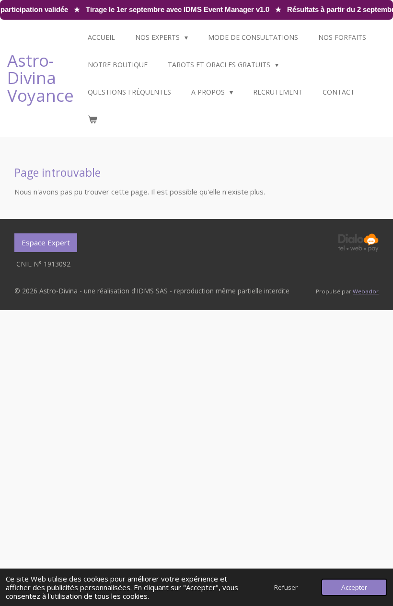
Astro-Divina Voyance (40, 78)
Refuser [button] (286, 587)
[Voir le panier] (92, 119)
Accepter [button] (354, 587)
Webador (366, 291)
